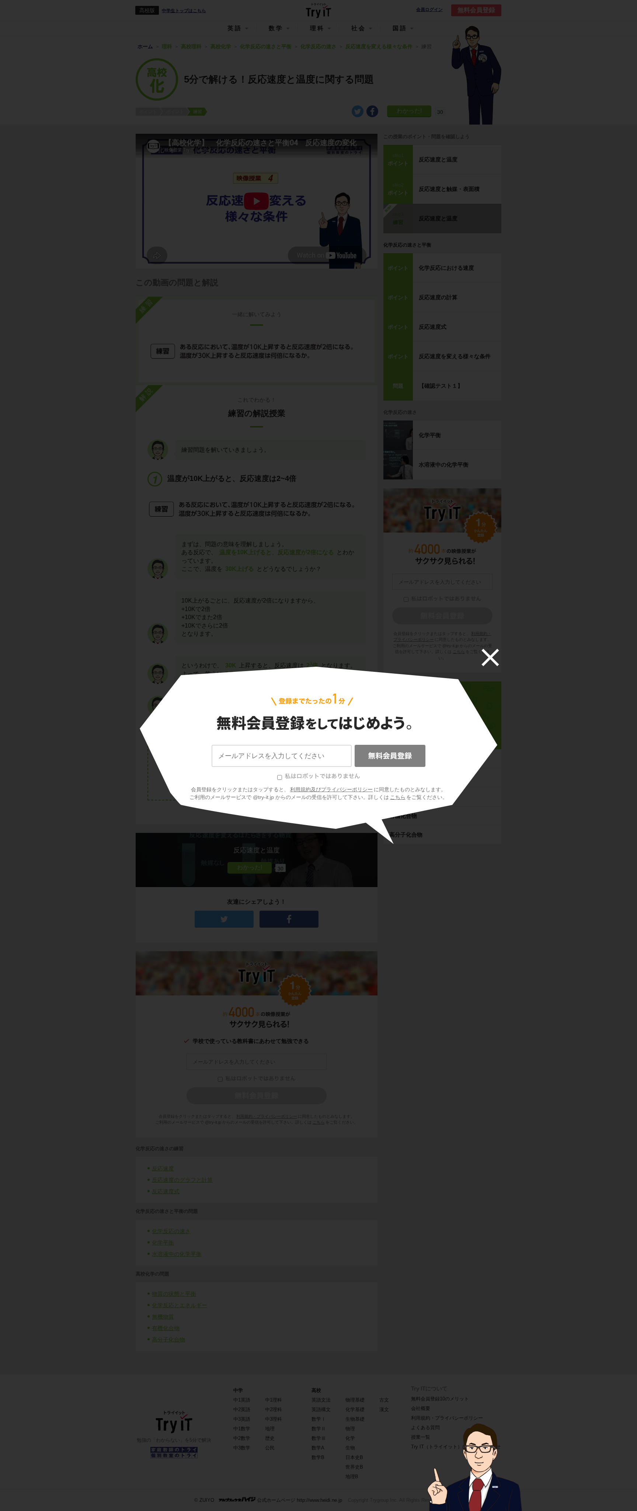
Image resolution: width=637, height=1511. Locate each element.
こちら (397, 797)
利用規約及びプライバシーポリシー (331, 789)
